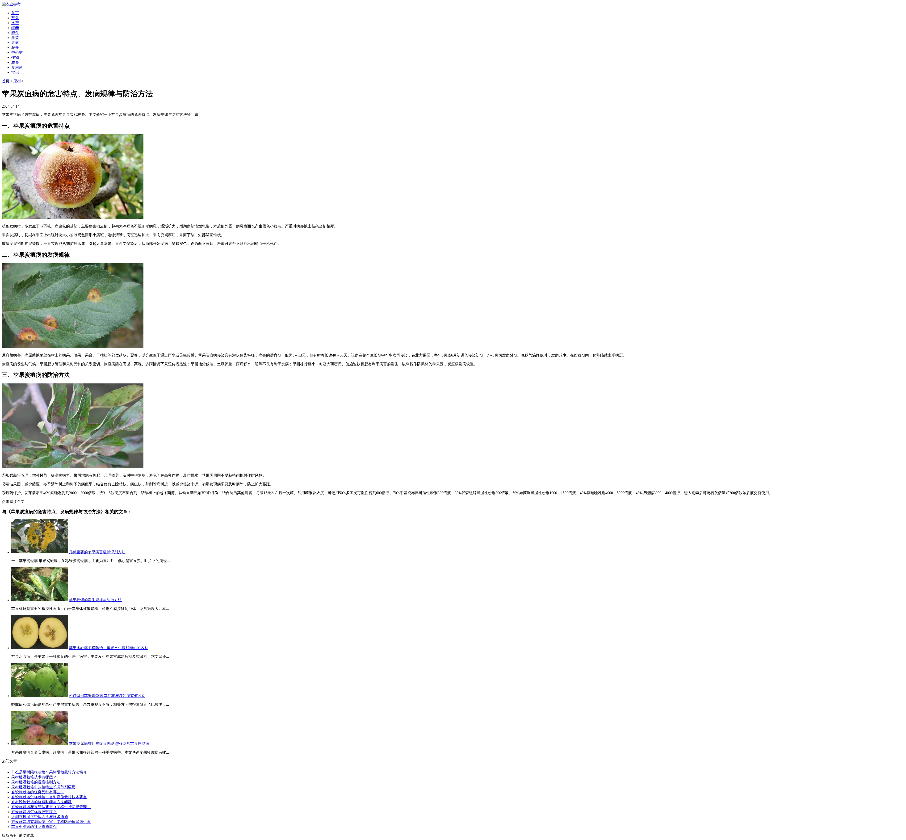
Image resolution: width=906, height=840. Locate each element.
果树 (15, 43)
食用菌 (17, 67)
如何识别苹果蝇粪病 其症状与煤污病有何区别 (107, 696)
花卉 (15, 48)
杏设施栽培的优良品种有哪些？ (37, 792)
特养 (15, 28)
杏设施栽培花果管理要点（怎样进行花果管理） (51, 807)
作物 (15, 57)
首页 (15, 13)
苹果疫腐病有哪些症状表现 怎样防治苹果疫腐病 (109, 744)
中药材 (17, 52)
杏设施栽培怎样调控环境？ (34, 812)
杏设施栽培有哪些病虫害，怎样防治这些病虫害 (51, 822)
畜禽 (15, 18)
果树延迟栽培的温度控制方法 (35, 782)
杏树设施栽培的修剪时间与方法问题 (41, 802)
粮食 (15, 33)
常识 (15, 72)
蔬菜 (15, 38)
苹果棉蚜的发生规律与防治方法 (95, 600)
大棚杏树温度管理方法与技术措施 (39, 817)
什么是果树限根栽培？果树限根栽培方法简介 (49, 772)
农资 (15, 62)
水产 (15, 23)
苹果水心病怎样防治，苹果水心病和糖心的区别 (108, 648)
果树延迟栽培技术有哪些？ (34, 777)
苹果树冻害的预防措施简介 (34, 827)
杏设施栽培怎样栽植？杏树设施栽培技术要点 (49, 797)
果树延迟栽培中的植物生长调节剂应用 (43, 787)
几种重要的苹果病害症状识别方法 (97, 552)
